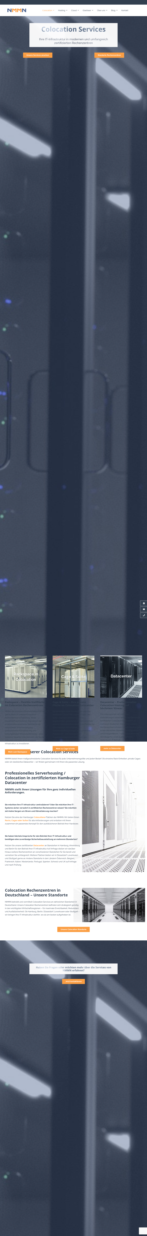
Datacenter (38, 845)
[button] (53, 10)
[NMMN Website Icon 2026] (17, 10)
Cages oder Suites (19, 820)
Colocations (39, 817)
